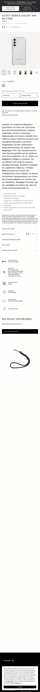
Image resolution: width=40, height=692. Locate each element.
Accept (20, 687)
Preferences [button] (18, 683)
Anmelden (7, 660)
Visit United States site (10, 8)
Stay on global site (27, 8)
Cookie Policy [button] (10, 681)
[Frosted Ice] (3, 85)
